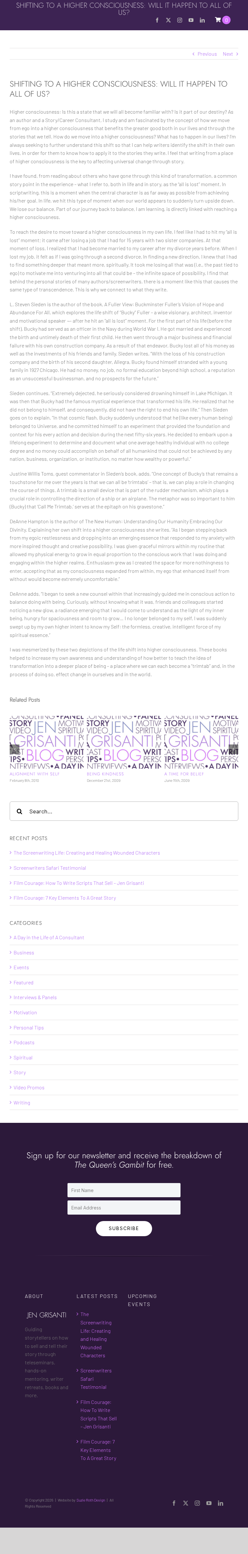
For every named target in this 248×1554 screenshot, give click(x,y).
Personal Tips (29, 1038)
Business (24, 963)
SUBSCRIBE (124, 1239)
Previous (207, 54)
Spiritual (23, 1068)
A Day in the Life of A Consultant (49, 948)
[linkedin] (202, 20)
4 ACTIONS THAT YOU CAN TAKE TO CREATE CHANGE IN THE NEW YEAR (200, 779)
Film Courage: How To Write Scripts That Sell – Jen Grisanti (79, 893)
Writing (22, 1113)
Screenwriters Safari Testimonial (50, 878)
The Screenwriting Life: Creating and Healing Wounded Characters (87, 863)
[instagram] (179, 20)
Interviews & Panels (35, 1008)
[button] (14, 755)
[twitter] (168, 20)
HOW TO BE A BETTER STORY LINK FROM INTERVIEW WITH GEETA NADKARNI (123, 779)
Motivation (25, 1023)
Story (20, 1083)
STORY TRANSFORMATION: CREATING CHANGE (38, 776)
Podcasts (24, 1053)
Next (228, 54)
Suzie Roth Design (91, 1510)
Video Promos (29, 1098)
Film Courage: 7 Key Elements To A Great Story (65, 908)
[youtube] (191, 20)
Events (21, 978)
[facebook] (157, 20)
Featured (24, 993)
